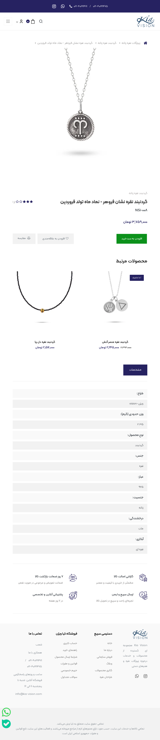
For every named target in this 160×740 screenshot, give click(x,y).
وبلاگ (109, 664)
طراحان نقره (106, 677)
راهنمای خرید (70, 650)
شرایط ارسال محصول (66, 657)
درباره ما (108, 650)
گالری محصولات (103, 670)
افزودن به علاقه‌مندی (53, 239)
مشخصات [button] (135, 370)
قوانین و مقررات (68, 664)
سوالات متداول (69, 677)
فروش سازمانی (104, 657)
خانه (109, 643)
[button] (40, 21)
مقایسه (22, 238)
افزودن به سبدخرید (131, 239)
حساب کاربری (70, 643)
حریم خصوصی (69, 670)
